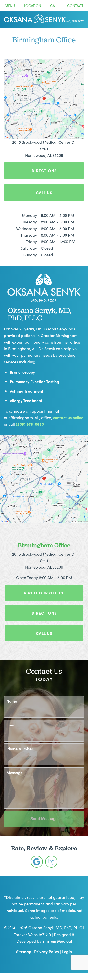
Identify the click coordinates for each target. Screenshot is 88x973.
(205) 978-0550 (30, 424)
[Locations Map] (44, 98)
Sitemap (23, 951)
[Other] (37, 862)
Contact (75, 5)
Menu (10, 5)
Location (32, 5)
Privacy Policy (46, 951)
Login (67, 951)
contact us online (68, 417)
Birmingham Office (44, 545)
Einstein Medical (57, 941)
